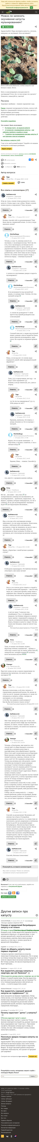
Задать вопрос (6, 149)
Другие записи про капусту (14, 913)
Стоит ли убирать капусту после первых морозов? (16, 950)
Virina (8, 488)
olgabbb (3, 947)
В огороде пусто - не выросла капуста (17, 128)
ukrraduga (4, 1010)
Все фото (4, 1111)
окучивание (32, 154)
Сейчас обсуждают (6, 1101)
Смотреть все (33, 1056)
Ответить (6, 210)
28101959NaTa (5, 921)
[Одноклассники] (32, 160)
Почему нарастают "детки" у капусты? (19, 1012)
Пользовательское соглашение (10, 1123)
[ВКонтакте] (30, 160)
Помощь (3, 1106)
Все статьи (4, 1115)
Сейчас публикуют (6, 1099)
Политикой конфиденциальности (17, 8)
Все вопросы (5, 1113)
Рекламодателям (6, 1132)
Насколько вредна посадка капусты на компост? (19, 1037)
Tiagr (9, 215)
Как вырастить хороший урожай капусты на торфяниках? (16, 992)
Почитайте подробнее (8, 121)
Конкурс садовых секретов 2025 (12, 923)
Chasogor (9, 664)
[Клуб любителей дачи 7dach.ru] (9, 12)
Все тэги (3, 1118)
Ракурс (3, 108)
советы (12, 155)
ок (31, 7)
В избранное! (9, 27)
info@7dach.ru (10, 1092)
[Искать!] (36, 12)
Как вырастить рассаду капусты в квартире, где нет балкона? (17, 971)
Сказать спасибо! (8, 183)
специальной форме (15, 886)
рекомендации (19, 155)
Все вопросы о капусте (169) (10, 140)
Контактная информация (8, 1127)
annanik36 (4, 1034)
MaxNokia (4, 968)
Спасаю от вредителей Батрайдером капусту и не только (18, 926)
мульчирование (5, 155)
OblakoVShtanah (6, 988)
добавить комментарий (8, 897)
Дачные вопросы (6, 1103)
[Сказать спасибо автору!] (36, 210)
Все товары (4, 1108)
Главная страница (6, 1096)
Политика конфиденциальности (10, 1125)
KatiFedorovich (11, 194)
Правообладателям (6, 1130)
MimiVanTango (14, 234)
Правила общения (6, 1120)
